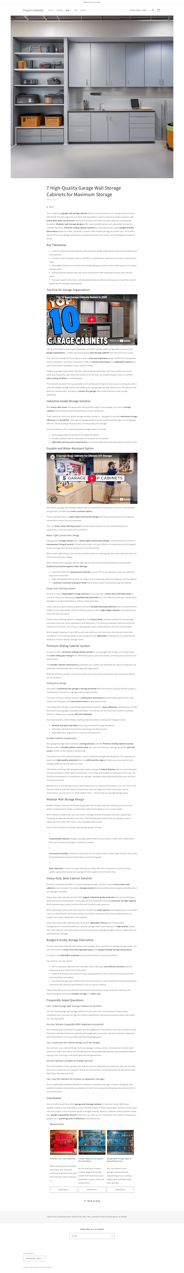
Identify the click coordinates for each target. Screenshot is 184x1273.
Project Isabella (33, 1267)
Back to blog (93, 1200)
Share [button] (51, 207)
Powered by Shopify (45, 1267)
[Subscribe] (111, 1236)
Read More (63, 1189)
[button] (68, 10)
